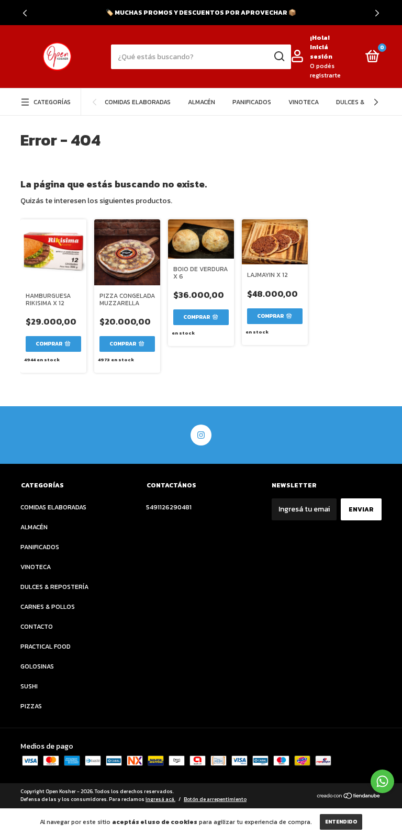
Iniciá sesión (321, 51)
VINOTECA (303, 102)
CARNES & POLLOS (47, 606)
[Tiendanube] (349, 796)
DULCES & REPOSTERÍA (54, 587)
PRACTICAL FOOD (45, 646)
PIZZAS (31, 706)
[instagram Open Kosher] (201, 435)
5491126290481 (169, 507)
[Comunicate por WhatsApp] (382, 781)
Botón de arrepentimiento (215, 799)
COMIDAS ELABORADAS (138, 102)
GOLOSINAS (37, 666)
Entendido (341, 822)
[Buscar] (278, 56)
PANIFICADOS (251, 102)
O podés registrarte (325, 70)
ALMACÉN (201, 102)
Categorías (52, 102)
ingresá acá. (160, 799)
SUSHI (29, 686)
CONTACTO (36, 626)
